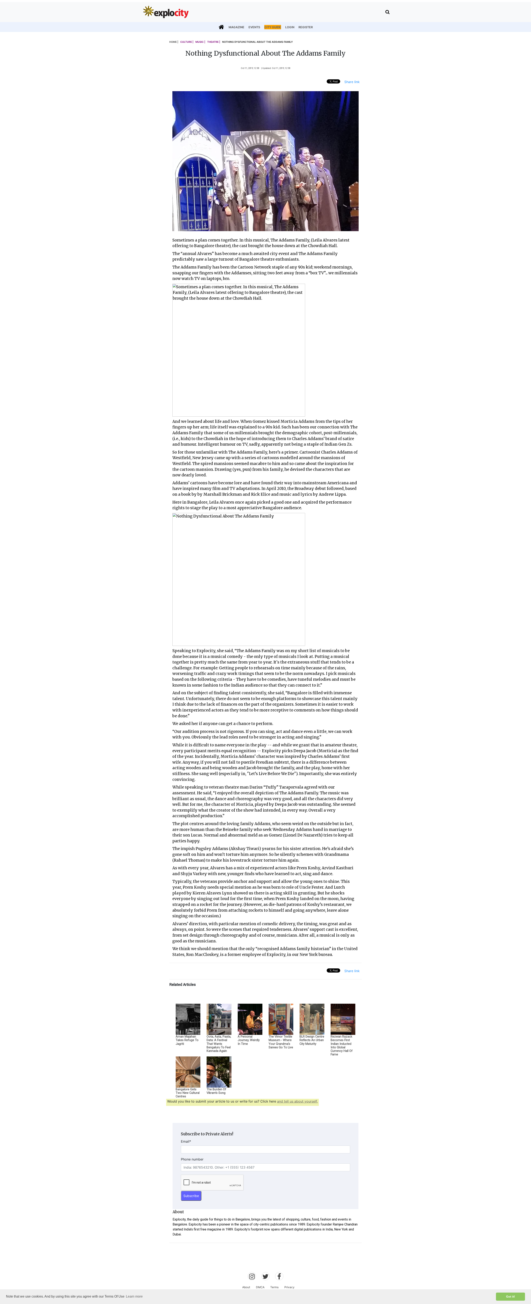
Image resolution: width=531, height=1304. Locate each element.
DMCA (260, 1287)
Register (305, 27)
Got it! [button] (510, 1296)
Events (254, 27)
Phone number (192, 1159)
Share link (352, 82)
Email (186, 1141)
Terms (274, 1287)
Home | (173, 41)
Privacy (289, 1287)
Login (289, 27)
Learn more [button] (134, 1296)
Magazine (236, 27)
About (246, 1287)
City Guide (272, 27)
